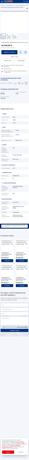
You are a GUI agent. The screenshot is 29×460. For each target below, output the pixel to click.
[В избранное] (12, 241)
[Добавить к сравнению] (25, 52)
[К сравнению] (12, 244)
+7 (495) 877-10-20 (27, 1)
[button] (14, 114)
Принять (8, 452)
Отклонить (20, 452)
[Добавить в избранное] (20, 52)
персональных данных (22, 327)
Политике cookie (20, 442)
